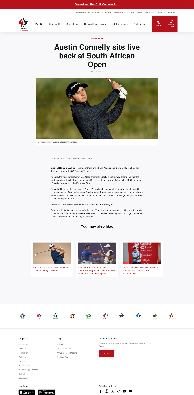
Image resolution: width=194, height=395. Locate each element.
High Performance (119, 23)
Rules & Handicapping (95, 23)
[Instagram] (106, 391)
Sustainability (23, 378)
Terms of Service (64, 348)
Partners (22, 357)
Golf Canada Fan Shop (140, 12)
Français (172, 12)
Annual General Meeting (67, 352)
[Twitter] (112, 391)
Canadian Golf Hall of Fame (87, 12)
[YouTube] (130, 391)
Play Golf (39, 23)
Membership (55, 23)
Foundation (23, 352)
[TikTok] (118, 391)
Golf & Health (24, 374)
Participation (139, 23)
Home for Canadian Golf (115, 12)
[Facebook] (100, 391)
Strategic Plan (62, 357)
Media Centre (24, 365)
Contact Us (23, 344)
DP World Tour (97, 39)
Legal (60, 338)
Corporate (23, 338)
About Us (22, 348)
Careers (21, 361)
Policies (60, 344)
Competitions (72, 23)
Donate (159, 12)
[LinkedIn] (124, 391)
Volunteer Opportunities (28, 369)
